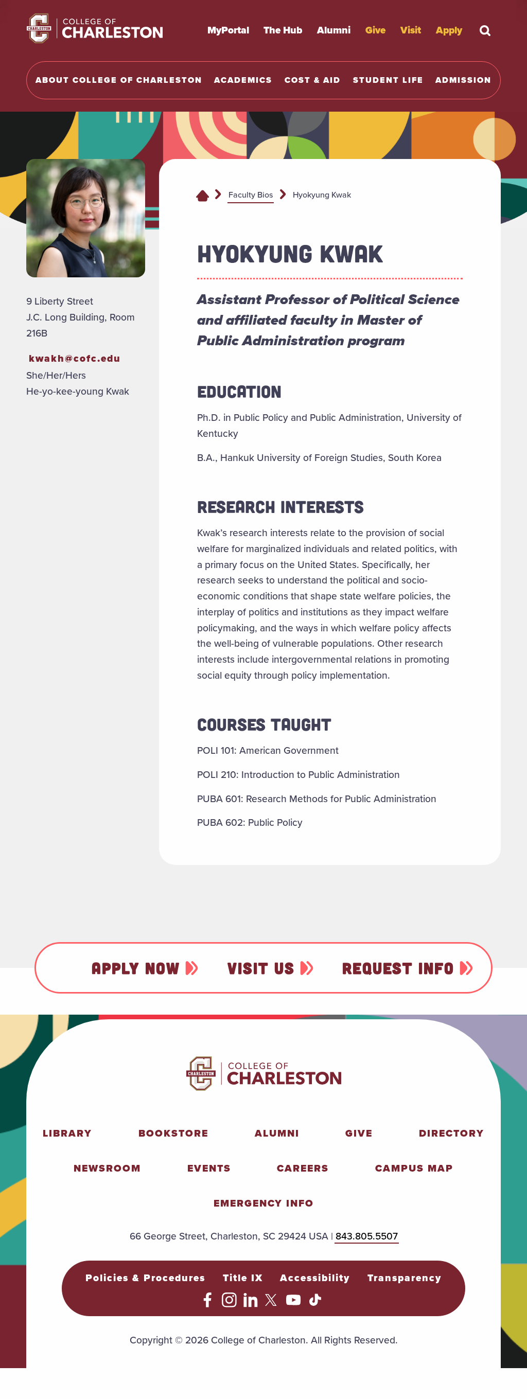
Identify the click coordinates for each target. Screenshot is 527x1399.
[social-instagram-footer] (229, 1304)
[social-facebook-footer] (207, 1304)
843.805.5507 (367, 1236)
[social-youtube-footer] (293, 1304)
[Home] (202, 195)
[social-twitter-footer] (272, 1304)
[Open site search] (485, 30)
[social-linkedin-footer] (250, 1304)
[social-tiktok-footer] (315, 1304)
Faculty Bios (251, 195)
